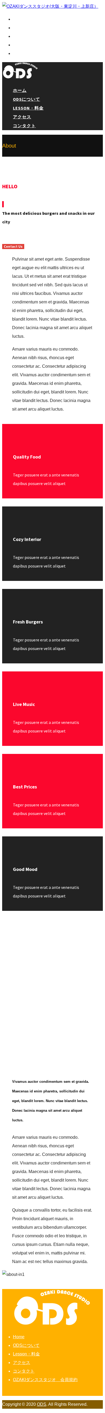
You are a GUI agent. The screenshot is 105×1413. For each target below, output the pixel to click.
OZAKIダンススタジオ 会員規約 (45, 1379)
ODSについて (25, 27)
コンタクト (23, 53)
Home (18, 1337)
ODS (41, 1404)
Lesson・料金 (26, 36)
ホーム (19, 19)
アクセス (21, 45)
